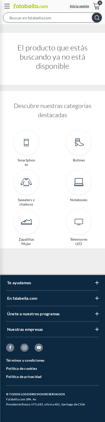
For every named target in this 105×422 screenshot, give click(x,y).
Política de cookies (21, 368)
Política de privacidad (24, 376)
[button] (52, 18)
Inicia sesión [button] (79, 6)
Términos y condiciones (25, 360)
